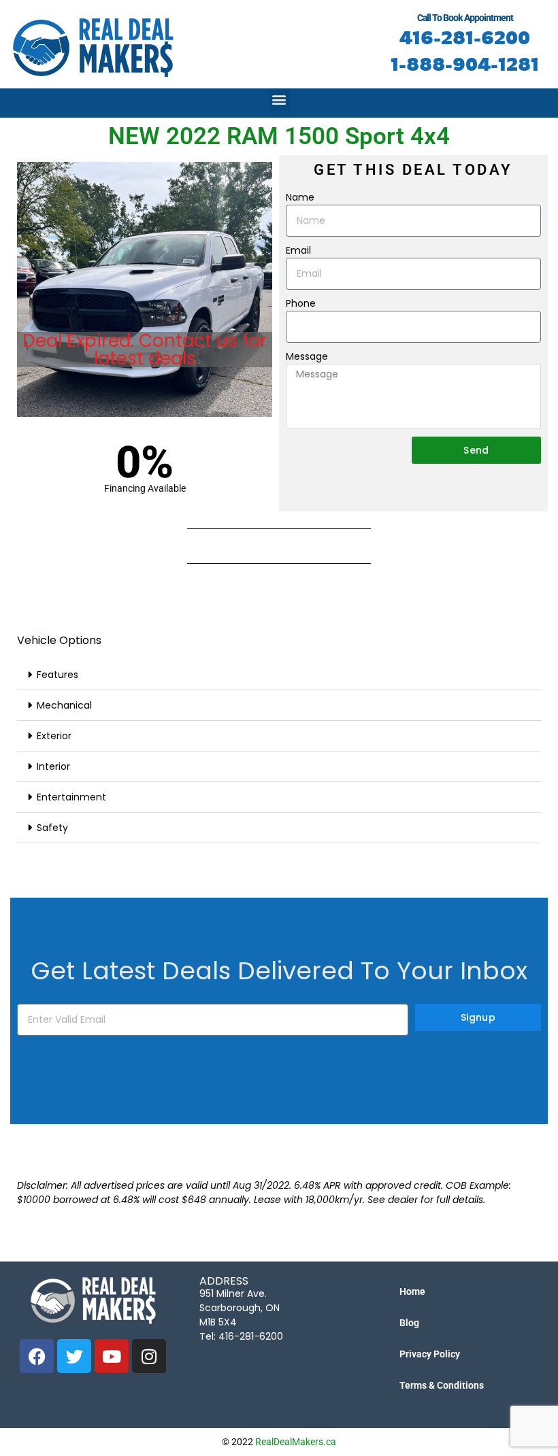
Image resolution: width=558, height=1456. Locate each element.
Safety (52, 827)
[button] (279, 99)
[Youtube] (112, 1356)
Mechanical (64, 705)
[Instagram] (149, 1356)
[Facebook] (37, 1356)
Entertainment (71, 797)
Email (298, 250)
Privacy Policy (429, 1354)
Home (412, 1291)
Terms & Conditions (441, 1385)
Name (300, 197)
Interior (53, 766)
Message (307, 356)
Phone (301, 303)
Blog (409, 1322)
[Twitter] (74, 1356)
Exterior (54, 736)
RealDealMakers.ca (295, 1441)
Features (57, 674)
